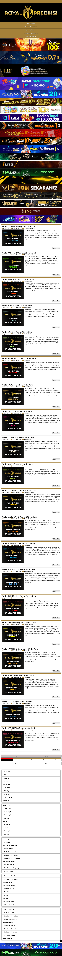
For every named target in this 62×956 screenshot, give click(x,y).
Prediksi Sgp (27, 545)
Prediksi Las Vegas (29, 492)
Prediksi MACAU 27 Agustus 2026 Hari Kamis (17, 385)
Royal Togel (7, 794)
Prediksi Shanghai (28, 624)
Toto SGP (6, 895)
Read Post (56, 248)
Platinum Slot (7, 805)
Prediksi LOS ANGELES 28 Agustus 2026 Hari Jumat (20, 227)
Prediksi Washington (29, 730)
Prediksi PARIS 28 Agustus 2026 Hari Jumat (17, 306)
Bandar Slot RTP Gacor (10, 913)
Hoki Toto (6, 839)
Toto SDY (6, 898)
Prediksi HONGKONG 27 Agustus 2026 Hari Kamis (19, 358)
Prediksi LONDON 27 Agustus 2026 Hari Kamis (18, 438)
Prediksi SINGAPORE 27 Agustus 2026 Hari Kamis (19, 543)
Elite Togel (7, 791)
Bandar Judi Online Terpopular (12, 858)
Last (46, 763)
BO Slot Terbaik (8, 848)
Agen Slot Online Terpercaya (12, 868)
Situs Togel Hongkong (10, 925)
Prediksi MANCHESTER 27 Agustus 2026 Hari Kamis (20, 649)
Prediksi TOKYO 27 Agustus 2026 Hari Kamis (17, 411)
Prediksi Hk (27, 360)
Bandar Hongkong (9, 922)
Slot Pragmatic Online (10, 876)
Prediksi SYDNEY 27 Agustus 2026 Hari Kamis (18, 675)
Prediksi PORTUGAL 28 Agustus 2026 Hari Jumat (19, 253)
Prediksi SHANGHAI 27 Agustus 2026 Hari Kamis (19, 623)
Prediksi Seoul (27, 703)
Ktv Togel (6, 778)
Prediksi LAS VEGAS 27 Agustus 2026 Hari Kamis (19, 491)
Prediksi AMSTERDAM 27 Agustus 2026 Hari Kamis (19, 517)
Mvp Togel (7, 787)
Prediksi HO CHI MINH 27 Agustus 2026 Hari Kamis (19, 596)
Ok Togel (6, 781)
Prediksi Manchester (29, 650)
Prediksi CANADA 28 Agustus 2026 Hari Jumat (18, 279)
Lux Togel (6, 818)
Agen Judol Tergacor (10, 935)
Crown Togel (7, 808)
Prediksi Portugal (28, 254)
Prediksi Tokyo (27, 413)
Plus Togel (7, 831)
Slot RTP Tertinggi (9, 905)
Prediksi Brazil (27, 466)
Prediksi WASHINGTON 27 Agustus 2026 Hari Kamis (20, 728)
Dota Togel (7, 771)
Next (16, 763)
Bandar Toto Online (9, 889)
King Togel (7, 834)
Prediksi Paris (27, 307)
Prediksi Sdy (27, 677)
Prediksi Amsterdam (29, 518)
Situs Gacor (7, 842)
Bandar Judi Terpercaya (10, 932)
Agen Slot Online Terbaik (11, 879)
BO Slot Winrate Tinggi (10, 919)
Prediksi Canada (28, 281)
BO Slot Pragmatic (9, 871)
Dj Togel (6, 775)
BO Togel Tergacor (9, 864)
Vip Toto (6, 800)
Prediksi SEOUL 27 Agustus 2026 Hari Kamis (17, 702)
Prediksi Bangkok (28, 571)
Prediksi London (28, 439)
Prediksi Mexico (28, 334)
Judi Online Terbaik (9, 938)
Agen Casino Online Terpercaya (12, 929)
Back (46, 756)
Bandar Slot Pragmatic (10, 852)
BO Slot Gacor (8, 882)
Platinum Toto (8, 797)
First (16, 756)
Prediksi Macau (28, 386)
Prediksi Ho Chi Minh (29, 598)
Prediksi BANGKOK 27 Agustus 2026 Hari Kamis (18, 570)
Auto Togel (7, 784)
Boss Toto (7, 824)
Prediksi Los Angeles (29, 228)
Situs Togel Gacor (9, 901)
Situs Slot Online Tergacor (11, 855)
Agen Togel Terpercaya (10, 845)
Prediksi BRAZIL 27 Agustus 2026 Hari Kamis (17, 464)
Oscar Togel (7, 812)
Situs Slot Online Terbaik (11, 916)
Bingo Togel (7, 815)
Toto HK (6, 892)
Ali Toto (6, 821)
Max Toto (6, 828)
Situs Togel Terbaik (9, 861)
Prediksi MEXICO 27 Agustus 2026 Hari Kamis (17, 332)
